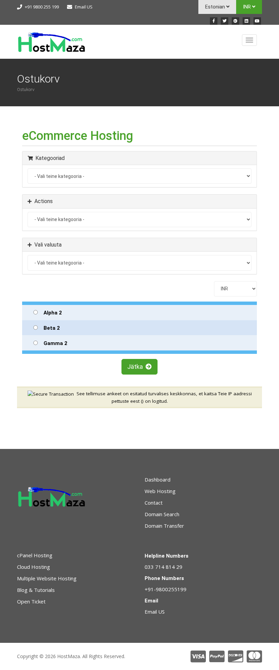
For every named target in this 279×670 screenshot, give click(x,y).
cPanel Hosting (34, 555)
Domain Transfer (164, 525)
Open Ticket (31, 601)
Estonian (215, 7)
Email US (84, 7)
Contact (154, 502)
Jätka (136, 366)
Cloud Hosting (33, 566)
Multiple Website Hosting (47, 578)
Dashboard (157, 479)
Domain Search (162, 514)
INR (247, 7)
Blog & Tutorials (36, 589)
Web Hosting (160, 491)
